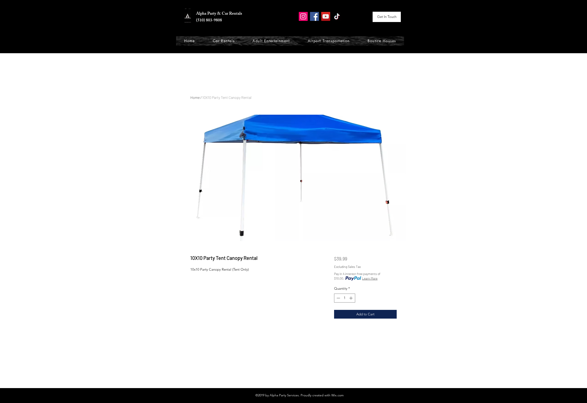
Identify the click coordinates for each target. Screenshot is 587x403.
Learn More (369, 278)
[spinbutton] (344, 298)
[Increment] (351, 298)
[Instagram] (303, 16)
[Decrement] (338, 298)
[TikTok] (336, 16)
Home (195, 97)
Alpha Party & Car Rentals (219, 14)
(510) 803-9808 (209, 20)
